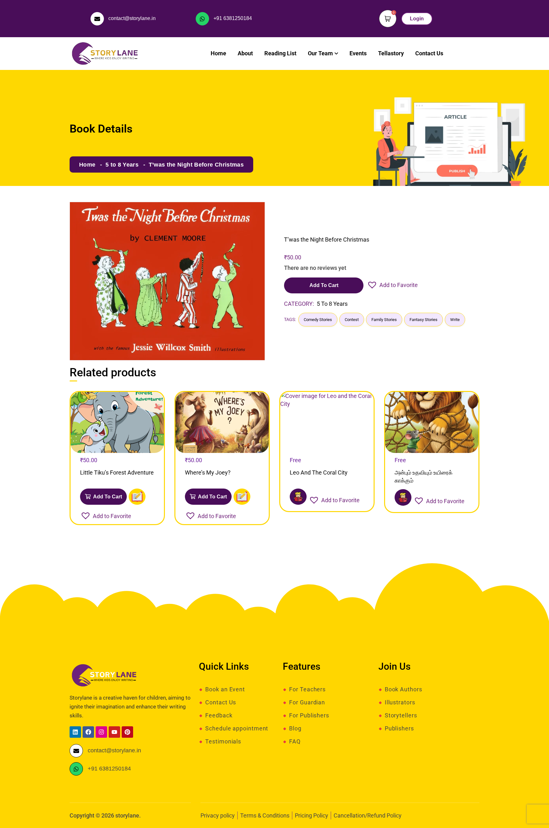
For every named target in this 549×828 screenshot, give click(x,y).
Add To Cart (107, 496)
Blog (295, 728)
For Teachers (307, 689)
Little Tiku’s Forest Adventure (117, 472)
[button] (392, 284)
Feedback (218, 715)
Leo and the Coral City (319, 472)
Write (455, 319)
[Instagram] (101, 732)
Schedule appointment (236, 728)
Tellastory (391, 53)
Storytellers (401, 715)
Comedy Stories (318, 319)
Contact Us (429, 53)
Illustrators (400, 702)
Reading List (280, 53)
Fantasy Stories (423, 319)
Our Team (320, 53)
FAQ (295, 741)
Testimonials (223, 741)
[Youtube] (114, 732)
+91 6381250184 (233, 18)
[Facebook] (88, 732)
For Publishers (309, 715)
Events (358, 53)
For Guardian (307, 702)
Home (218, 53)
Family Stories (384, 319)
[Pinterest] (127, 732)
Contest (352, 319)
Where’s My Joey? (208, 472)
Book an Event (225, 689)
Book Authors (403, 689)
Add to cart (323, 285)
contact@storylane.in (132, 18)
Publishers (399, 728)
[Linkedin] (75, 732)
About (245, 53)
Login (417, 18)
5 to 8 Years (122, 164)
